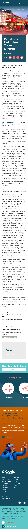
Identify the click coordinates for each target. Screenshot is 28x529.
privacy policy (14, 518)
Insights (4, 489)
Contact (4, 491)
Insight (7, 9)
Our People (5, 485)
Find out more (9, 437)
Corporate (17, 483)
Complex (16, 481)
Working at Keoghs (7, 498)
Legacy (16, 485)
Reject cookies (9, 522)
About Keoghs (6, 479)
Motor (15, 487)
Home (3, 9)
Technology (5, 487)
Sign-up (14, 369)
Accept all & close (10, 526)
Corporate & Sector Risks (10, 337)
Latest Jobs (5, 496)
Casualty (16, 479)
